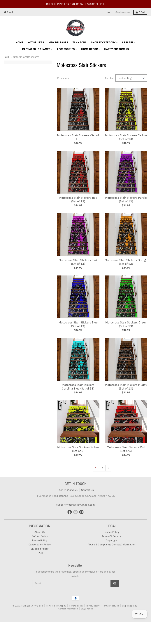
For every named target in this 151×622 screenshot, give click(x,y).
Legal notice (87, 608)
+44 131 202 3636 (67, 490)
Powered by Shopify (56, 605)
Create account (122, 12)
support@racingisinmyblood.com (75, 504)
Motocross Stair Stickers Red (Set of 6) (126, 449)
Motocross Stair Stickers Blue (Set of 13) (78, 324)
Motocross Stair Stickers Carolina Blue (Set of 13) (78, 386)
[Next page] (108, 468)
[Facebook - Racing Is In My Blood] (69, 512)
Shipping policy (129, 605)
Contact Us (87, 490)
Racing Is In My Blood (32, 605)
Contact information (68, 608)
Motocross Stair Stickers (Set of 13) (78, 137)
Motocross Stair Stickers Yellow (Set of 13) (126, 137)
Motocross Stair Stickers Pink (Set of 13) (78, 262)
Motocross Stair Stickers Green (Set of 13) (126, 324)
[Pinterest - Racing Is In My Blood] (81, 512)
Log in (109, 12)
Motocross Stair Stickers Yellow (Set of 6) (78, 449)
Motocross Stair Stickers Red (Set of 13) (78, 199)
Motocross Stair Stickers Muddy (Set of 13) (126, 386)
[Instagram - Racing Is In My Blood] (75, 512)
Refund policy (76, 605)
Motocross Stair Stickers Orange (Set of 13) (126, 262)
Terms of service (111, 605)
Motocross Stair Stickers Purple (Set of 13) (126, 199)
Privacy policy (92, 605)
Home (6, 57)
